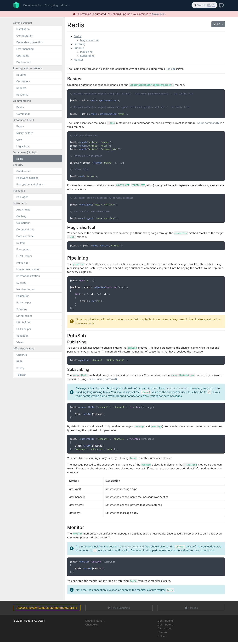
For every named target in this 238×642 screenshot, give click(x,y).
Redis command (207, 123)
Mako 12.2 (158, 14)
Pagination (22, 295)
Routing (21, 74)
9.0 (218, 24)
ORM (19, 139)
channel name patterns (101, 379)
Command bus (25, 229)
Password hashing (27, 177)
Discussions (165, 628)
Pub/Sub (79, 48)
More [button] (64, 5)
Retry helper (23, 302)
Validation (22, 335)
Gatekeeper (23, 171)
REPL (19, 361)
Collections (23, 222)
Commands (23, 113)
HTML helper (24, 256)
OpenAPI (21, 354)
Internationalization (28, 276)
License (162, 632)
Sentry (20, 368)
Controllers (23, 81)
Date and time (25, 236)
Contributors (165, 624)
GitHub (162, 636)
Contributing (165, 620)
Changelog (51, 5)
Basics (20, 107)
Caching (21, 216)
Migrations (22, 146)
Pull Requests (120, 607)
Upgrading (22, 55)
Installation (23, 29)
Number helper (25, 289)
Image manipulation (28, 269)
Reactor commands (177, 388)
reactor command (133, 546)
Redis (19, 158)
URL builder (23, 322)
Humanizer (22, 262)
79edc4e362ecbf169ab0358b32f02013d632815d (46, 607)
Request (21, 88)
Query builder (24, 133)
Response (22, 94)
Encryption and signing (30, 184)
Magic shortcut (89, 40)
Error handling (25, 49)
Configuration (24, 35)
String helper (24, 315)
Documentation (32, 5)
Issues (193, 607)
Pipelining (79, 44)
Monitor (78, 59)
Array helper (23, 209)
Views (20, 342)
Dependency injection (29, 42)
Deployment (23, 62)
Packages (22, 197)
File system (23, 249)
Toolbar (21, 374)
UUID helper (23, 329)
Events (20, 242)
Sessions (21, 309)
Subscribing (87, 55)
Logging (21, 282)
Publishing (86, 51)
